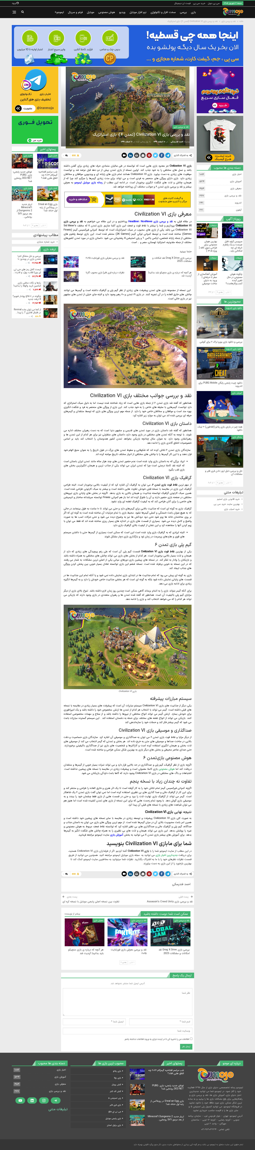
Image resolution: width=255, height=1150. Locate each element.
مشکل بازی (237, 437)
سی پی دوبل (214, 3)
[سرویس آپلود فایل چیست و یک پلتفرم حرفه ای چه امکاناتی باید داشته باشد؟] (232, 230)
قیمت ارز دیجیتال (182, 3)
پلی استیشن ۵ (114, 1098)
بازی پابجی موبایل (113, 1118)
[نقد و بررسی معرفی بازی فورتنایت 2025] (71, 262)
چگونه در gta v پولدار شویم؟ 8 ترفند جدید (27, 297)
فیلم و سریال (75, 12)
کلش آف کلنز (115, 1091)
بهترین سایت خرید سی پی (227, 504)
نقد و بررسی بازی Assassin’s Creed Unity (170, 902)
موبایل (90, 12)
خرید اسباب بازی (232, 509)
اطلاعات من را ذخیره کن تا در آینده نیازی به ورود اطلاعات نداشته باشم (157, 1039)
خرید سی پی (199, 3)
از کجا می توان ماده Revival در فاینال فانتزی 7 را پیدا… (27, 311)
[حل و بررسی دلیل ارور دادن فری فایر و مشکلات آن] (220, 451)
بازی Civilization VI (159, 812)
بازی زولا (117, 1077)
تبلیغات (239, 225)
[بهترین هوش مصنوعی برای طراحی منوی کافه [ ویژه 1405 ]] (207, 230)
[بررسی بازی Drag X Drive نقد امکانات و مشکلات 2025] (138, 262)
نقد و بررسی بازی (181, 127)
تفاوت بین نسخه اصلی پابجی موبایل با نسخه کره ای (90, 902)
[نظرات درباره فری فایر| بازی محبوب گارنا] (71, 276)
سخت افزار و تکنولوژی (163, 12)
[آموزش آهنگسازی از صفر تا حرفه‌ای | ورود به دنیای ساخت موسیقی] (207, 263)
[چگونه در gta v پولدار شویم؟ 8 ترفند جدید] (50, 300)
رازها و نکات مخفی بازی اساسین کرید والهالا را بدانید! (27, 284)
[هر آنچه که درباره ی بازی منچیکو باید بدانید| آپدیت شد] (138, 276)
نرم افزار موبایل (138, 12)
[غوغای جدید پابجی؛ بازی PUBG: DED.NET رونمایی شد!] (22, 161)
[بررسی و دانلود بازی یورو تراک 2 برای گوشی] (220, 322)
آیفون (238, 210)
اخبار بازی (53, 155)
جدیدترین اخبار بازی (167, 855)
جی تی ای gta (114, 1111)
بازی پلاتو (117, 1071)
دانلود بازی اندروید (234, 308)
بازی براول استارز (114, 1125)
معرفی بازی (98, 920)
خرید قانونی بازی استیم (228, 499)
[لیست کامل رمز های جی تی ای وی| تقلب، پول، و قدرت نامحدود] (50, 273)
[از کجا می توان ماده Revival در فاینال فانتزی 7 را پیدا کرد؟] (50, 313)
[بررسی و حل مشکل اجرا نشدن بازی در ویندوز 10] (50, 259)
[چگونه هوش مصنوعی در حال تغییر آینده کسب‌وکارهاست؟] (232, 263)
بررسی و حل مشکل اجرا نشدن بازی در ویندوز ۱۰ (29, 257)
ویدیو (122, 12)
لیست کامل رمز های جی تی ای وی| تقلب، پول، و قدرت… (27, 271)
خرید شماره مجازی (46, 242)
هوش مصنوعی (106, 12)
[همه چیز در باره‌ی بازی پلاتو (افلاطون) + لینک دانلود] (220, 407)
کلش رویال (116, 1084)
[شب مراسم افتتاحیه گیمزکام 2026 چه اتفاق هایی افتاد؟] (47, 161)
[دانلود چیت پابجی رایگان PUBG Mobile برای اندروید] (220, 363)
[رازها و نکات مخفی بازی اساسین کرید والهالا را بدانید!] (50, 286)
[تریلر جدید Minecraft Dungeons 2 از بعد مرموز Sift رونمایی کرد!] (22, 193)
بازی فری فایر (115, 1105)
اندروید (238, 203)
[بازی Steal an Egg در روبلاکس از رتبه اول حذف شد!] (47, 193)
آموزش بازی (235, 181)
